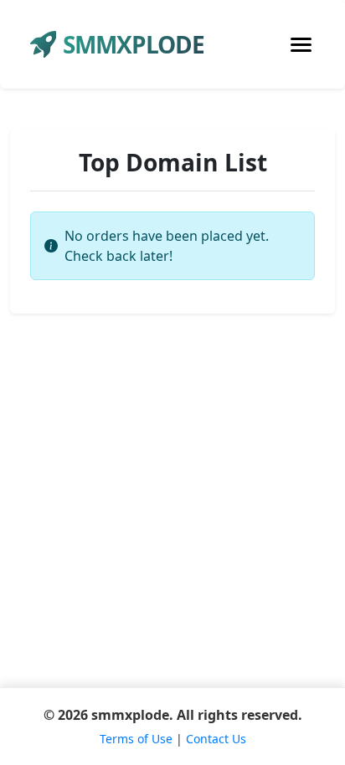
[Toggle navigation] (301, 44)
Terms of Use (136, 739)
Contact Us (216, 739)
